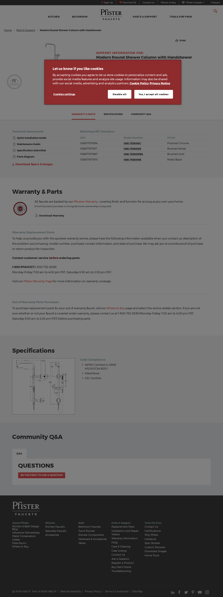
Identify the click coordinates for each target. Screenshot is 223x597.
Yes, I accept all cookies (153, 94)
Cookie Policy (139, 83)
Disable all (119, 94)
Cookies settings (64, 94)
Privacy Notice (160, 83)
